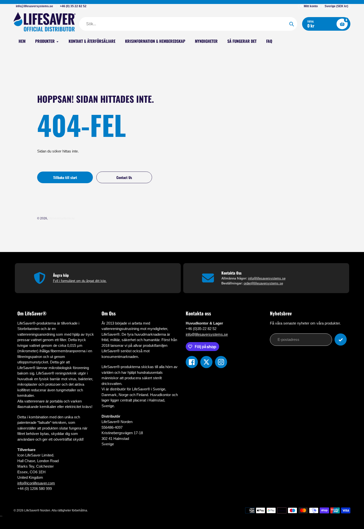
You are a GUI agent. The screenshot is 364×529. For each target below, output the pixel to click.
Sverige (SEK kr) (336, 6)
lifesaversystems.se (62, 218)
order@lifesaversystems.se (263, 283)
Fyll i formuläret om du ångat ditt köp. (80, 281)
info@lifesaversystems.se (34, 6)
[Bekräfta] (341, 339)
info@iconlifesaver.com (36, 483)
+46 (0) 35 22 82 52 (73, 6)
